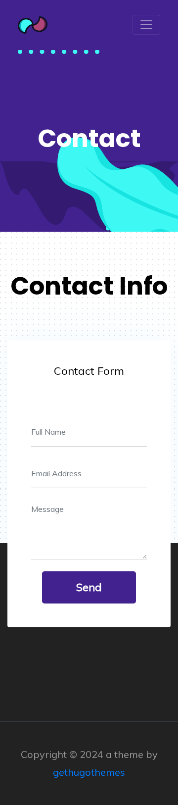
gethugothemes (89, 772)
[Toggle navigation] (146, 25)
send (89, 587)
